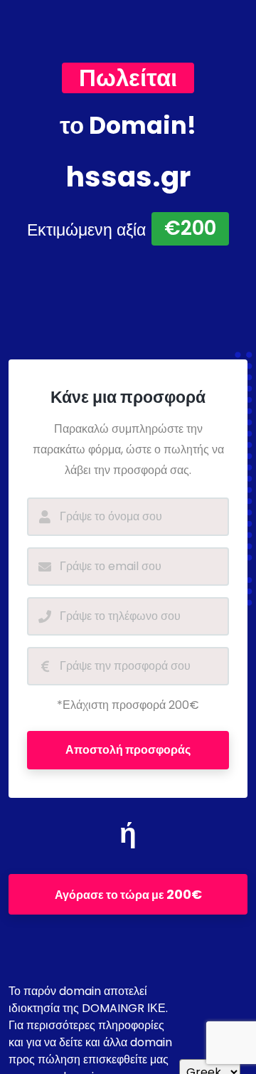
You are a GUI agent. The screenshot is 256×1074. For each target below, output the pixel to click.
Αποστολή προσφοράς (128, 750)
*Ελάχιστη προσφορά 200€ (128, 705)
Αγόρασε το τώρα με (128, 894)
